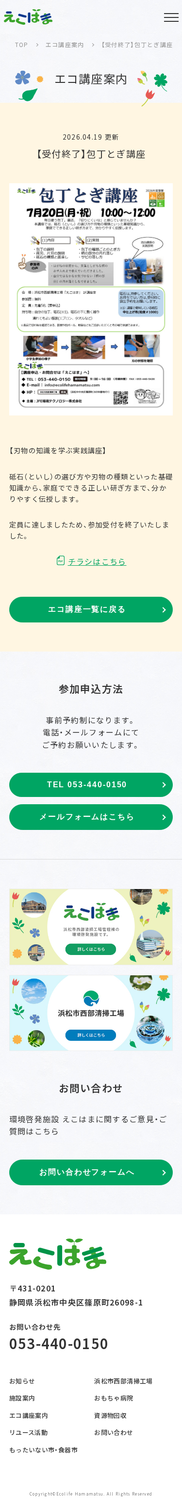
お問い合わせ (113, 1432)
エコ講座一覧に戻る (87, 609)
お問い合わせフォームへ (87, 1172)
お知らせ (22, 1380)
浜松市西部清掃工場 (123, 1380)
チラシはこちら (97, 561)
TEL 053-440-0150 (87, 784)
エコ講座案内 (28, 1415)
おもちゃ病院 (113, 1397)
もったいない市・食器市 (43, 1449)
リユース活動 (28, 1432)
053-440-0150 (59, 1343)
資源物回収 (110, 1415)
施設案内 (22, 1397)
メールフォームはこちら (87, 816)
